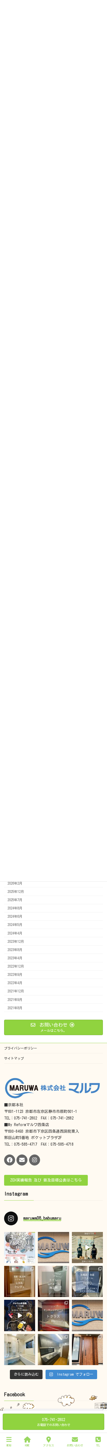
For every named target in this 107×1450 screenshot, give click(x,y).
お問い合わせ (75, 1445)
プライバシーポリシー (20, 1048)
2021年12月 (15, 991)
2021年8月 (14, 1007)
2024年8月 (14, 908)
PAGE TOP (97, 1423)
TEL (98, 1445)
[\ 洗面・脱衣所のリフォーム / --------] (19, 1281)
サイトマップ (14, 1058)
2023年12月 (15, 941)
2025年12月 (15, 891)
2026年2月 (14, 883)
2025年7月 (14, 899)
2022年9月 (14, 974)
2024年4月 (14, 933)
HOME (27, 1445)
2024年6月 (14, 916)
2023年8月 (14, 949)
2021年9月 (14, 999)
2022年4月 (14, 982)
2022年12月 (15, 966)
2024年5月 (14, 924)
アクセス (48, 1445)
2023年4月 (14, 958)
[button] (46, 1180)
